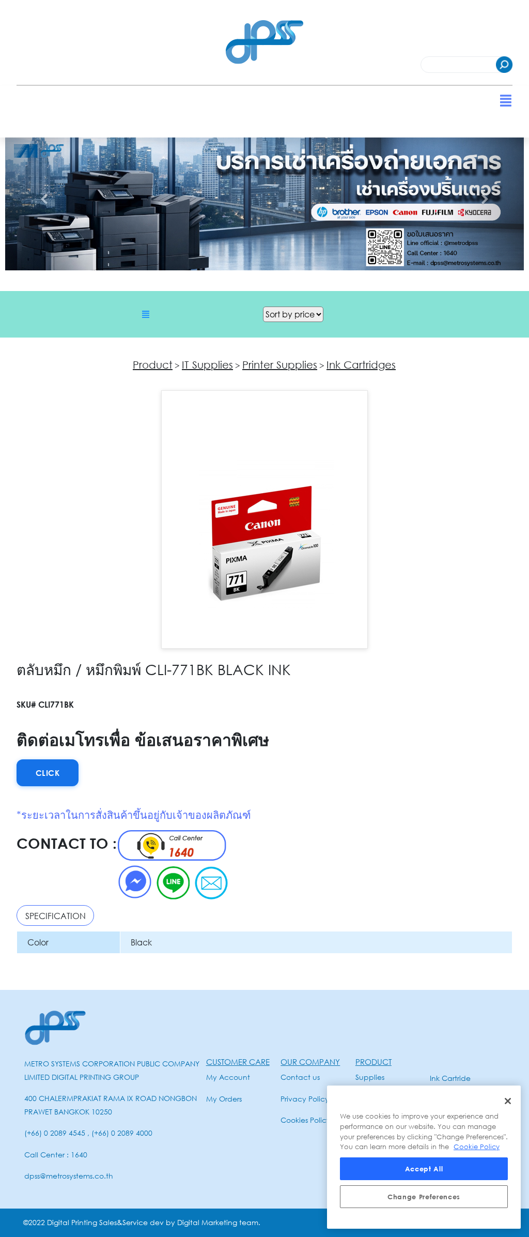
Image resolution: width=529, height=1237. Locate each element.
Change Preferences (423, 1197)
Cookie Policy (477, 1146)
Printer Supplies (279, 364)
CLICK (48, 772)
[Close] (507, 1101)
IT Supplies (207, 364)
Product (153, 364)
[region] (424, 1157)
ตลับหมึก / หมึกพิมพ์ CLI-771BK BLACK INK (154, 669)
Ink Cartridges (361, 364)
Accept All (424, 1169)
